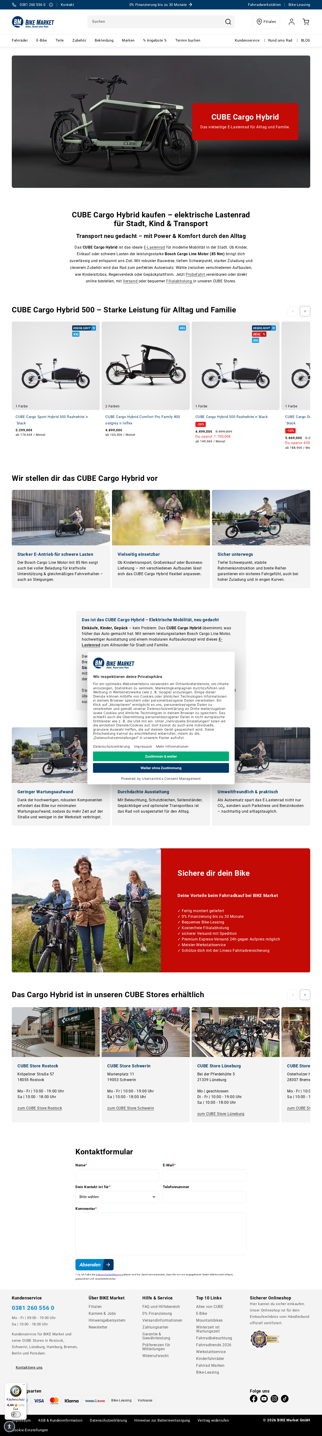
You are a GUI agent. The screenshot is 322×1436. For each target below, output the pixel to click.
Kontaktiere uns (29, 1367)
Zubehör (79, 40)
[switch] (16, 1414)
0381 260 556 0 (33, 1308)
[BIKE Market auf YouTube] (264, 1400)
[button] (9, 1426)
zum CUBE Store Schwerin (130, 1108)
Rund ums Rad (280, 40)
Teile (60, 40)
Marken (128, 40)
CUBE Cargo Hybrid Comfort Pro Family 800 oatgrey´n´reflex (142, 420)
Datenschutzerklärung (108, 1274)
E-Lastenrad (154, 247)
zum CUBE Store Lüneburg (220, 1114)
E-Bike (41, 40)
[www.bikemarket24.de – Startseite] (33, 21)
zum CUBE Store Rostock (39, 1108)
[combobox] (161, 21)
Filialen (270, 22)
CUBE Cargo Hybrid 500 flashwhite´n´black (231, 417)
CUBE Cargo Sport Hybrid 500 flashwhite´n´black (52, 420)
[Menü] (24, 1386)
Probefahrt (196, 274)
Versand (131, 281)
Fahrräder (20, 40)
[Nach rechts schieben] (305, 311)
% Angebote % (155, 40)
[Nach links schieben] (293, 311)
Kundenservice (247, 40)
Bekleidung (104, 40)
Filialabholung (179, 281)
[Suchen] (228, 21)
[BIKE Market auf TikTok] (285, 1400)
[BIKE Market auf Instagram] (274, 1400)
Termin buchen (187, 40)
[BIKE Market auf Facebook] (253, 1400)
